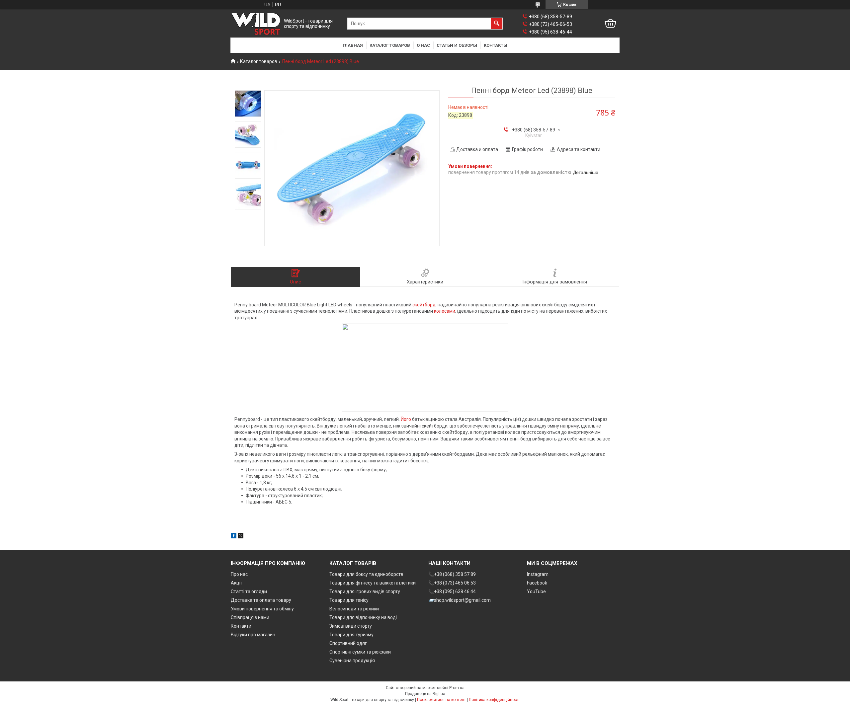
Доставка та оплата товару (261, 600)
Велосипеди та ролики (354, 608)
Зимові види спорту (350, 626)
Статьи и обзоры (457, 45)
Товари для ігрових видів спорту (364, 591)
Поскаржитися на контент (441, 699)
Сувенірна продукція (352, 660)
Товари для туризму (351, 634)
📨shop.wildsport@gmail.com (459, 600)
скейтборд (424, 304)
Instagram (538, 574)
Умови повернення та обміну (262, 608)
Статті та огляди (249, 591)
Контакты (495, 45)
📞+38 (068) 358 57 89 (452, 574)
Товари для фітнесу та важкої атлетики (372, 583)
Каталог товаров (390, 45)
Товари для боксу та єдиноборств (366, 574)
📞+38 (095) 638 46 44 (452, 591)
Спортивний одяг (348, 643)
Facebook (537, 583)
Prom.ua (457, 687)
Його (406, 419)
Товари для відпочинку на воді (363, 617)
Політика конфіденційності (494, 699)
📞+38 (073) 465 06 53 (452, 583)
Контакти (241, 626)
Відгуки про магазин (253, 634)
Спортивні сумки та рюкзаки (360, 652)
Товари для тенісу (349, 600)
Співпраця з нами (250, 617)
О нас (423, 45)
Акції (236, 583)
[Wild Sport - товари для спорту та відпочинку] (255, 24)
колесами (444, 311)
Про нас (239, 574)
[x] (240, 536)
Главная (353, 45)
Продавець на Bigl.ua (425, 693)
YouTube (536, 591)
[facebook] (233, 536)
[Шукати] (496, 23)
